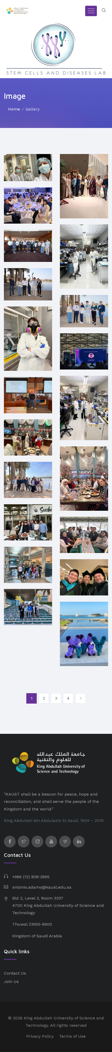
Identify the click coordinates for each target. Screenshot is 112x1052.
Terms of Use (72, 1036)
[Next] (80, 698)
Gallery (33, 109)
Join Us (11, 981)
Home (14, 109)
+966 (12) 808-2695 (30, 876)
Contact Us (15, 973)
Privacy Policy (40, 1036)
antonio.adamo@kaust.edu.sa (41, 887)
